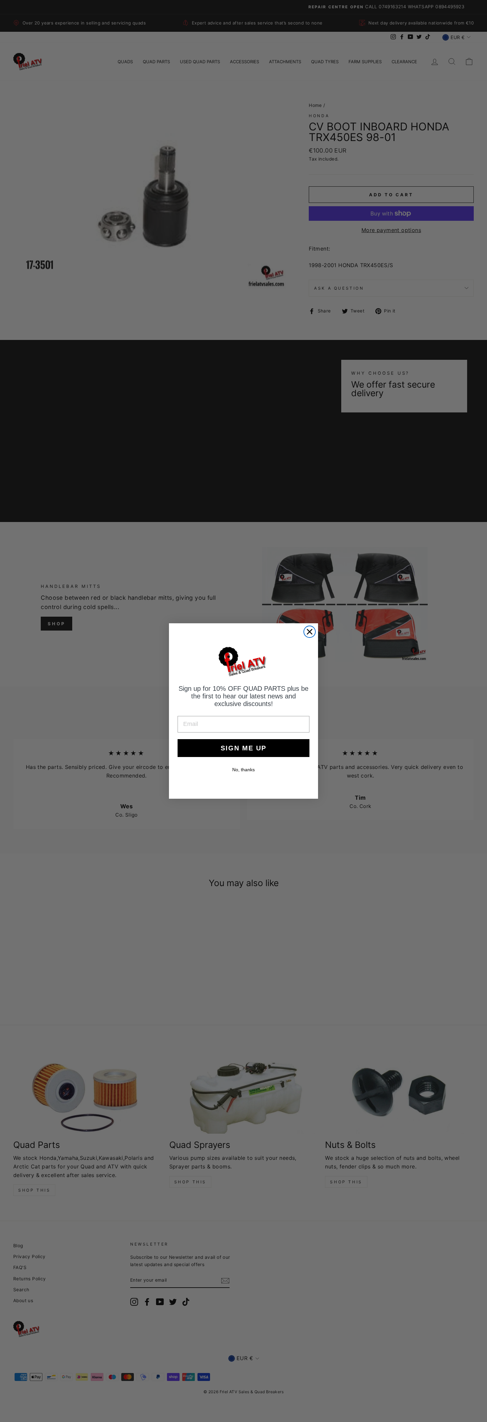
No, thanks (243, 769)
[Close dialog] (309, 632)
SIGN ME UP (243, 748)
